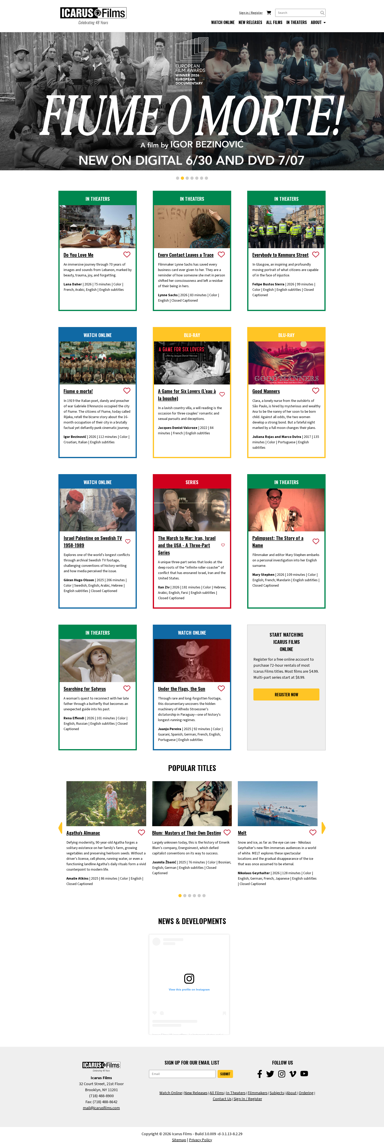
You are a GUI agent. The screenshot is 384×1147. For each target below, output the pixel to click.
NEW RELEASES (250, 22)
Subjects (277, 1093)
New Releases (195, 1093)
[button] (177, 178)
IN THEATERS (296, 22)
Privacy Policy (200, 1140)
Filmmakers (257, 1093)
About (291, 1093)
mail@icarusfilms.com (101, 1108)
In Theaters (235, 1093)
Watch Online (170, 1093)
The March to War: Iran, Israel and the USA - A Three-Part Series (187, 545)
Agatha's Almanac (83, 832)
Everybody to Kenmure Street (280, 254)
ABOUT (317, 22)
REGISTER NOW (286, 694)
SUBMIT (225, 1074)
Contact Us (222, 1099)
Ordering (306, 1093)
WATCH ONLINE (223, 22)
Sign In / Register (248, 1099)
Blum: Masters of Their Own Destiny (186, 832)
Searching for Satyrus (85, 688)
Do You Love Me (78, 254)
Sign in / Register (251, 13)
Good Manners (266, 390)
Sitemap (179, 1140)
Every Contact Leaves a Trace (186, 254)
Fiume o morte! (78, 390)
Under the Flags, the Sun (181, 688)
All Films (217, 1093)
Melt (242, 832)
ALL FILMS (274, 22)
